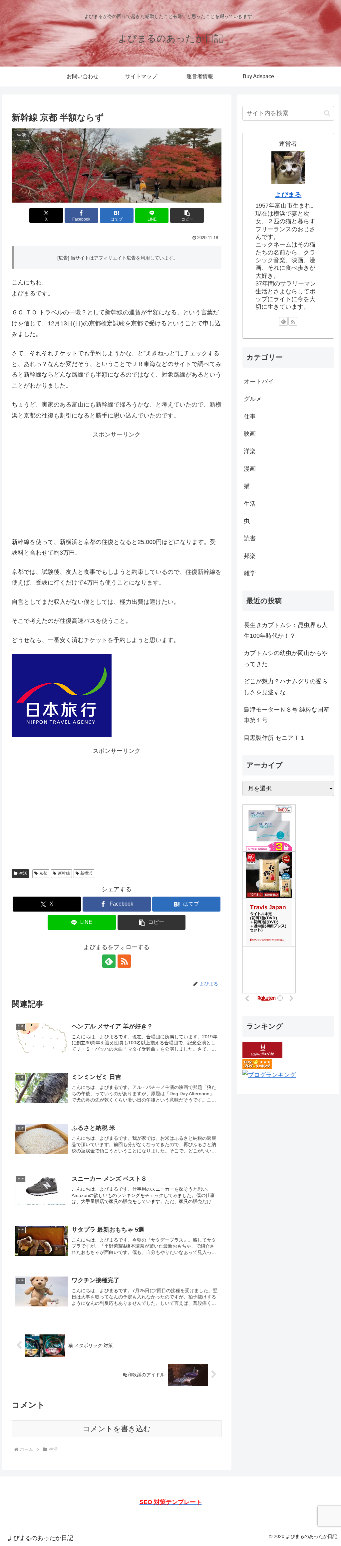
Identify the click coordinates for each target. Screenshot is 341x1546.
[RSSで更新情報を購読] (124, 961)
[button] (187, 215)
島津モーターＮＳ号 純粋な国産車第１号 (286, 715)
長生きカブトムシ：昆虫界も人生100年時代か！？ (286, 630)
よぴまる (288, 194)
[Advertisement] (116, 486)
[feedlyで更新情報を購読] (109, 961)
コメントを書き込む (117, 1429)
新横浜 (86, 873)
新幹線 (64, 873)
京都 (43, 873)
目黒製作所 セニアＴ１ (274, 738)
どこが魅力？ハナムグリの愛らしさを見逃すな (286, 686)
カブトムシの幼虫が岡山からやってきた (286, 658)
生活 (23, 873)
